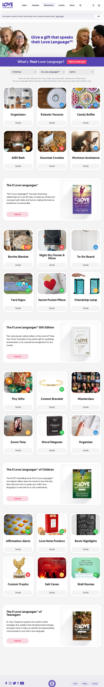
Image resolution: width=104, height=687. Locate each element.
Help (75, 684)
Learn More (60, 16)
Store (72, 5)
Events (62, 5)
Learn (24, 5)
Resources (49, 5)
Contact (95, 684)
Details (18, 123)
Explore (17, 214)
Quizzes (35, 5)
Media (85, 684)
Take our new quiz (76, 61)
